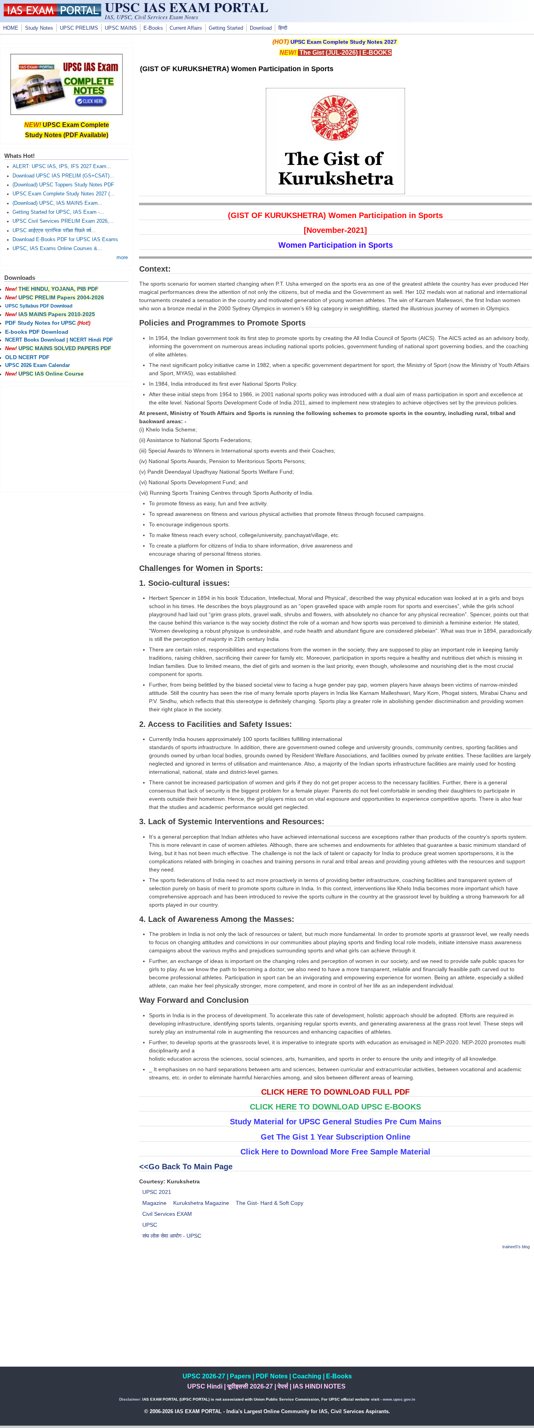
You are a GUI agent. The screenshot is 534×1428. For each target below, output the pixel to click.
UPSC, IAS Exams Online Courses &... (57, 248)
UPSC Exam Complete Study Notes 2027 (343, 42)
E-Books (153, 28)
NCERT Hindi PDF (91, 340)
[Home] (52, 14)
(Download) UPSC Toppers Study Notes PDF (63, 185)
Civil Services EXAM (167, 1214)
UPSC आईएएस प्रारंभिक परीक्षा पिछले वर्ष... (54, 230)
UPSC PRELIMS (79, 28)
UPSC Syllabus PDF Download (38, 306)
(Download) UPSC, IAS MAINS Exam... (57, 203)
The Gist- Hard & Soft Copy (269, 1203)
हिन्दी (282, 28)
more (122, 257)
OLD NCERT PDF (27, 357)
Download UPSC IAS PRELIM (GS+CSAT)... (63, 176)
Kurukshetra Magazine (201, 1203)
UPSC (149, 1225)
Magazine (154, 1203)
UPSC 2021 (156, 1192)
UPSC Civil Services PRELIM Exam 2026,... (63, 221)
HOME (10, 28)
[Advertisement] (335, 1312)
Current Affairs (186, 28)
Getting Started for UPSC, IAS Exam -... (58, 212)
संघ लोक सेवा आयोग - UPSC (171, 1236)
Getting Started (226, 28)
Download (261, 28)
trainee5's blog (516, 1246)
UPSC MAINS (121, 28)
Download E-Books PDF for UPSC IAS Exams (65, 239)
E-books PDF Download (36, 332)
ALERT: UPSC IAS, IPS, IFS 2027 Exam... (62, 166)
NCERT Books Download (35, 340)
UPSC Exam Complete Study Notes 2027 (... (64, 194)
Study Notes (39, 28)
